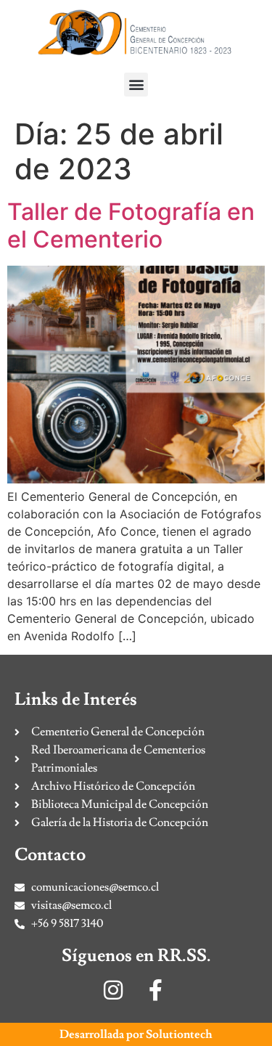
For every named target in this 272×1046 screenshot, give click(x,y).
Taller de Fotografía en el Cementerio (131, 225)
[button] (136, 85)
